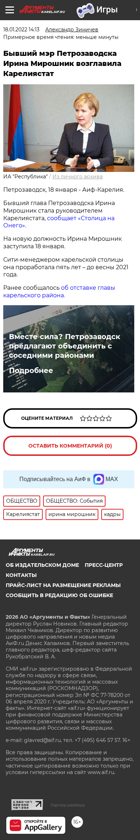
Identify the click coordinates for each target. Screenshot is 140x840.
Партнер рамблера (68, 805)
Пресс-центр (104, 565)
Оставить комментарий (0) (70, 446)
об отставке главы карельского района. (59, 291)
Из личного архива (77, 176)
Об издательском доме (42, 565)
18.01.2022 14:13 (21, 29)
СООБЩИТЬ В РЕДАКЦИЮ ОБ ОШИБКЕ (59, 595)
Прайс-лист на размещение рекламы (63, 585)
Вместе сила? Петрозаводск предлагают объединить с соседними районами (64, 346)
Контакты (21, 575)
